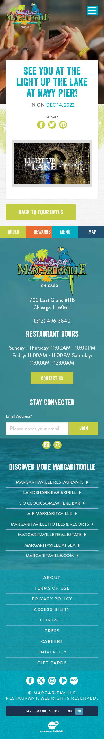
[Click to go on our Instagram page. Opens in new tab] (52, 681)
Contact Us (52, 378)
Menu (65, 231)
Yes (70, 711)
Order (13, 231)
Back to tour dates (40, 212)
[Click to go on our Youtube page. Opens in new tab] (63, 681)
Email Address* (19, 416)
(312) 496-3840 (52, 321)
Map (92, 231)
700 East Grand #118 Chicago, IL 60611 (52, 303)
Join (83, 428)
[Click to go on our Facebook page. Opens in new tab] (30, 681)
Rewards (42, 231)
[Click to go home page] (27, 18)
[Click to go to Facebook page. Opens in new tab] (46, 445)
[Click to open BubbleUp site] (52, 727)
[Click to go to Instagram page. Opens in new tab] (57, 445)
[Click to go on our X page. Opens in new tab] (41, 681)
